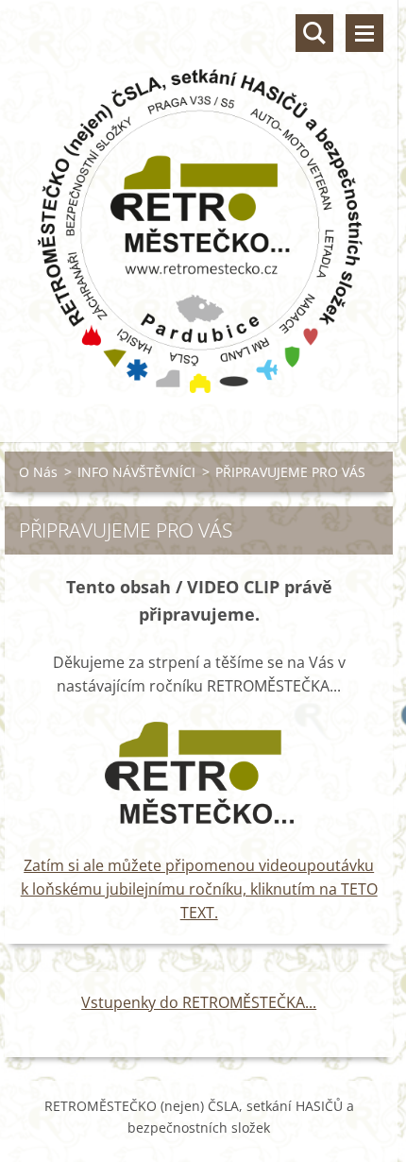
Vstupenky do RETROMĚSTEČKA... (198, 1002)
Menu (364, 33)
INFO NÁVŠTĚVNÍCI (136, 472)
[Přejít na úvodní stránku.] (199, 209)
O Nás (38, 472)
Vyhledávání (314, 33)
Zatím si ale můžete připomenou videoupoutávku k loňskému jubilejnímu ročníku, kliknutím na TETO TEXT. (199, 889)
